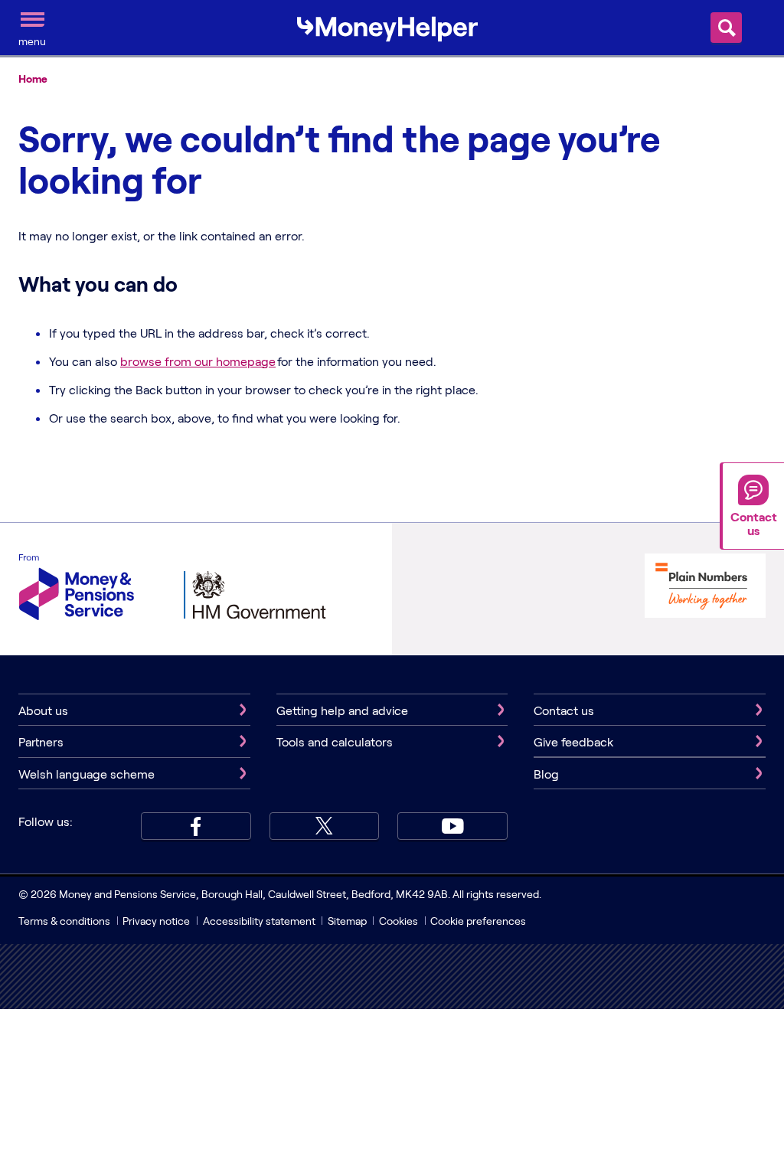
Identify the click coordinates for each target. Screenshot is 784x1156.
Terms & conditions (64, 920)
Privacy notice (156, 920)
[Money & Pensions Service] (76, 589)
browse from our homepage (198, 361)
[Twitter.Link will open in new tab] (325, 826)
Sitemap (347, 920)
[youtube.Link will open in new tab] (452, 826)
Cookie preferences (478, 920)
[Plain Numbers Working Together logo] (705, 588)
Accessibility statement (259, 920)
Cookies (398, 920)
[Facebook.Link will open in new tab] (196, 826)
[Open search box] (726, 27)
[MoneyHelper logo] (387, 26)
